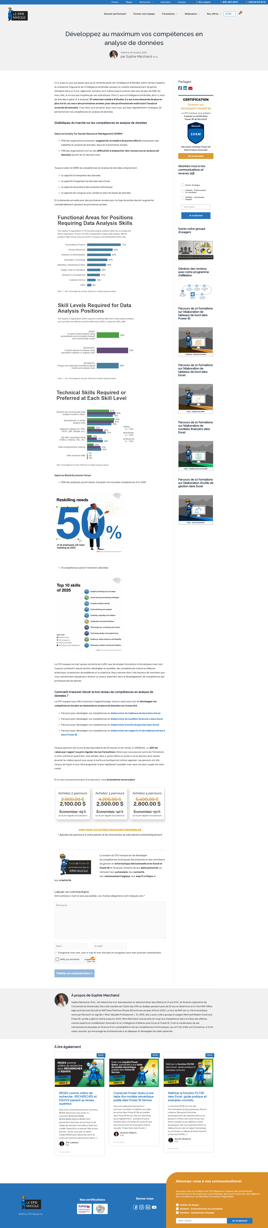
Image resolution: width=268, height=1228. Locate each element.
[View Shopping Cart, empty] (239, 13)
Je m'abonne (196, 215)
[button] (142, 2)
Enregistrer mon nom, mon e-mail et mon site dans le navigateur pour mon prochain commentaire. (109, 952)
